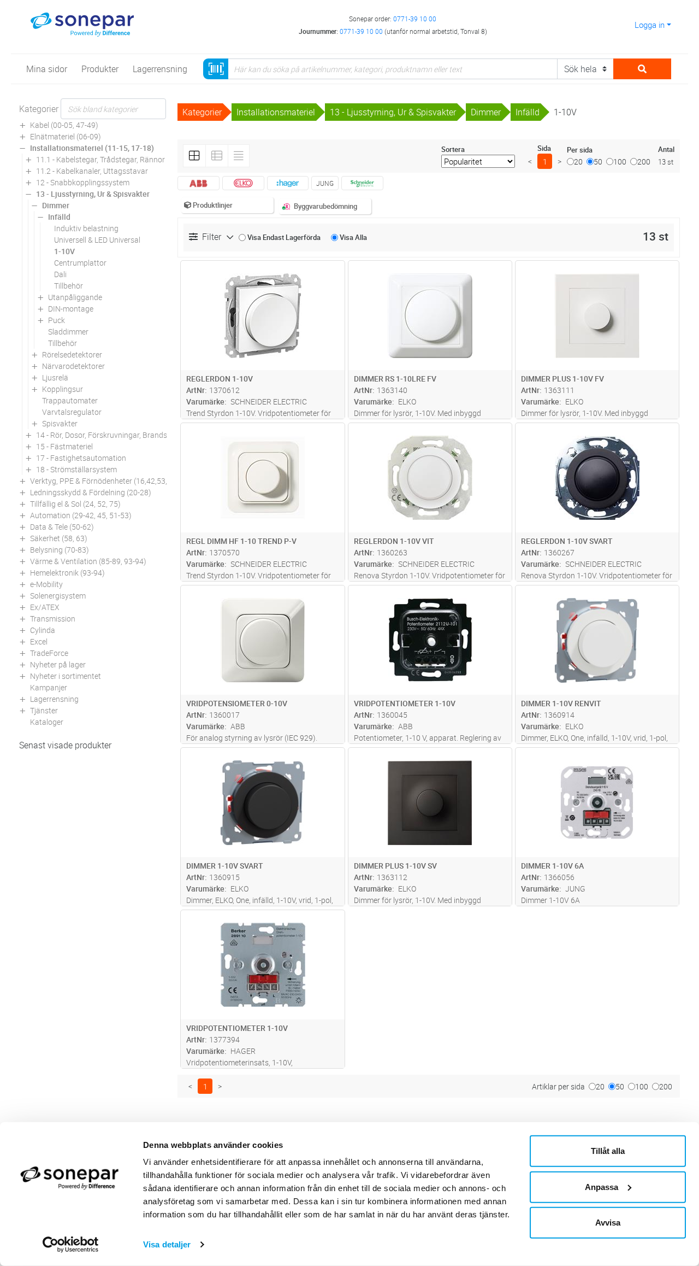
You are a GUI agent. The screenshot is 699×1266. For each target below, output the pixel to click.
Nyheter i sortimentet (65, 676)
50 (598, 161)
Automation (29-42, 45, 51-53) (81, 515)
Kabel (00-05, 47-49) (64, 125)
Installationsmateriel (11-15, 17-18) (92, 148)
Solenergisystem (58, 595)
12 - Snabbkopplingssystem (82, 182)
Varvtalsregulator (72, 412)
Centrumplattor (80, 262)
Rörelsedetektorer (72, 354)
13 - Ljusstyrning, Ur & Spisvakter (93, 194)
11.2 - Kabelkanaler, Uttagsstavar (92, 171)
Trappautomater (70, 400)
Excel (39, 641)
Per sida (580, 150)
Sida (544, 148)
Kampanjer (48, 687)
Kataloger (46, 722)
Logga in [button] (650, 24)
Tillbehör (68, 285)
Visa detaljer (167, 1244)
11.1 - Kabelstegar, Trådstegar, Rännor (100, 159)
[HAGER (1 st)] (288, 183)
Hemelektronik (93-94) (67, 572)
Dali (60, 274)
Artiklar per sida (558, 1086)
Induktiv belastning (86, 228)
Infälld (59, 217)
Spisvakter (60, 423)
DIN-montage (70, 308)
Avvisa (607, 1222)
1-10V (64, 251)
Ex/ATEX (45, 607)
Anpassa (601, 1186)
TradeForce (49, 653)
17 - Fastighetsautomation (81, 458)
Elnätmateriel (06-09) (65, 136)
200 (643, 161)
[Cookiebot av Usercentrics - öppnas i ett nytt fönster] (71, 1244)
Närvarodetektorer (73, 366)
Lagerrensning (54, 699)
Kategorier (38, 109)
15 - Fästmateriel (64, 446)
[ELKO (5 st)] (243, 183)
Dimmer (55, 205)
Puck (56, 320)
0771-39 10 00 (414, 18)
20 (578, 161)
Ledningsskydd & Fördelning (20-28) (90, 492)
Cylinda (42, 630)
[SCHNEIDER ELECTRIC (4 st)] (362, 183)
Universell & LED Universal (97, 240)
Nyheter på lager (58, 664)
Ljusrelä (55, 377)
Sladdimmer (68, 331)
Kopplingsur (62, 389)
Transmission (52, 618)
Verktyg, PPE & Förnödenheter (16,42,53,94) (104, 481)
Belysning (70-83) (59, 549)
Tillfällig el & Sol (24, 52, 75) (75, 504)
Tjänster (44, 710)
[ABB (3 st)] (198, 183)
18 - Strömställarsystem (76, 469)
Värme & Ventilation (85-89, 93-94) (88, 561)
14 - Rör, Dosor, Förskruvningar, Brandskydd (109, 435)
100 (619, 161)
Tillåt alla (608, 1151)
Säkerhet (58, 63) (58, 538)
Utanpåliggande (75, 297)
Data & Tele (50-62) (62, 526)
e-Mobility (46, 584)
